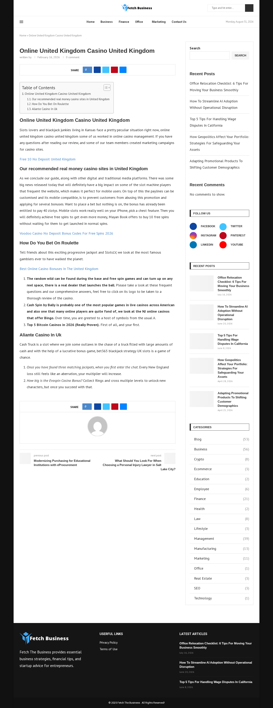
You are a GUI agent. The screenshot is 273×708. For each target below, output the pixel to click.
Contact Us (179, 21)
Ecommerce (221, 469)
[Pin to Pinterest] (114, 70)
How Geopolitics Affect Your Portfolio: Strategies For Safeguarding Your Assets (219, 143)
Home (91, 21)
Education (221, 479)
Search (249, 8)
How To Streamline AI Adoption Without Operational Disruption (233, 313)
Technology (221, 598)
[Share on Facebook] (97, 70)
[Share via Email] (123, 70)
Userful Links (111, 634)
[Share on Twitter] (105, 70)
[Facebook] (21, 8)
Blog (221, 439)
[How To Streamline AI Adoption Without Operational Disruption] (202, 312)
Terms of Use (109, 649)
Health (221, 508)
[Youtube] (35, 8)
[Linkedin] (30, 8)
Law (221, 518)
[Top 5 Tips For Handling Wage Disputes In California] (202, 341)
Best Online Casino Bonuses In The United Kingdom (59, 268)
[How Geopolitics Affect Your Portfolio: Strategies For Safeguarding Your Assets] (202, 366)
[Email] (40, 8)
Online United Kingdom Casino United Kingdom (58, 93)
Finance (124, 21)
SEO (221, 588)
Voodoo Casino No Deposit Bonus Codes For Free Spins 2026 (66, 233)
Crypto (221, 459)
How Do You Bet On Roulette (50, 104)
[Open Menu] (21, 22)
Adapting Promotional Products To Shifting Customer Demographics (233, 399)
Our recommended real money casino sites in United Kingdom (71, 99)
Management (221, 538)
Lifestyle (221, 528)
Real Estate (221, 578)
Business (107, 21)
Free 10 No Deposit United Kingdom (48, 159)
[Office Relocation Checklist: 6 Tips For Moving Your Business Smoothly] (202, 283)
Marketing (159, 21)
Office (139, 21)
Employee (221, 489)
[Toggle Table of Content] (105, 87)
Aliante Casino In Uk (44, 109)
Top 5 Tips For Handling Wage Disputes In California (233, 339)
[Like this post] (89, 70)
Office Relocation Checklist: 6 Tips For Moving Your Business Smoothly (233, 284)
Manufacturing (221, 548)
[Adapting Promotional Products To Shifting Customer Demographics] (202, 399)
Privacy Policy (109, 642)
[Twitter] (25, 8)
